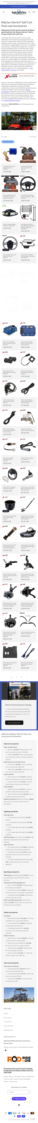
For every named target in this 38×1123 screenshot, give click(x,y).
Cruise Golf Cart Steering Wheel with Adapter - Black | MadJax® (28, 197)
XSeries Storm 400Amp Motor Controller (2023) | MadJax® (9, 343)
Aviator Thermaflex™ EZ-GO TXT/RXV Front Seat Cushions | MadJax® (9, 197)
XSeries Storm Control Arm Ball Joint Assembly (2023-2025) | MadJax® (28, 488)
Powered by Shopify (25, 1119)
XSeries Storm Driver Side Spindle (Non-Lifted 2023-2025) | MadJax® (27, 575)
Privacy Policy (8, 1022)
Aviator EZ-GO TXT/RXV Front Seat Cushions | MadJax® (26, 168)
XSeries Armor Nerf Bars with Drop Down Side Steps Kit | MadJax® (28, 256)
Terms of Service (8, 1026)
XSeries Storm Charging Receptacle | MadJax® (9, 487)
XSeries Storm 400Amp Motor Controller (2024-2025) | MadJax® (27, 343)
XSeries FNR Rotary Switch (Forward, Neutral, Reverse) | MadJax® (10, 287)
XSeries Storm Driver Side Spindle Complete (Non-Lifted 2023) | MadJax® (27, 604)
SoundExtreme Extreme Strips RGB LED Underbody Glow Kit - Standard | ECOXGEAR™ (28, 226)
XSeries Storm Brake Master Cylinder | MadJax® (27, 429)
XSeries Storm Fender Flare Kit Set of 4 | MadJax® (28, 633)
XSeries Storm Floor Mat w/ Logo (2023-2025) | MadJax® (10, 664)
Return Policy (8, 1017)
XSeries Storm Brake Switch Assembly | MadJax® (8, 459)
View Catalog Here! (14, 722)
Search (6, 1013)
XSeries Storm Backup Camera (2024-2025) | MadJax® (8, 401)
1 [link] (11, 677)
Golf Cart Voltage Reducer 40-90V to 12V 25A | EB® (9, 225)
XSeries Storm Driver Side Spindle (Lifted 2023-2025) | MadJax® (10, 575)
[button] (4, 12)
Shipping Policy (8, 1030)
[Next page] (26, 677)
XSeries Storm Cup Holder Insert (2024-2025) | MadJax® (9, 517)
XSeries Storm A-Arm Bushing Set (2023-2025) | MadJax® (9, 372)
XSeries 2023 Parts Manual (12, 100)
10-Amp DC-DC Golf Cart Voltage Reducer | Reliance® (9, 168)
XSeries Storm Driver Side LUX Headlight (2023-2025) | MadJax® (28, 546)
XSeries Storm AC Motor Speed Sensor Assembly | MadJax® (27, 372)
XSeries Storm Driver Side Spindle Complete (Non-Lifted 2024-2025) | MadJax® (9, 634)
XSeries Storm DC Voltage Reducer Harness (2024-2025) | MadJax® (27, 517)
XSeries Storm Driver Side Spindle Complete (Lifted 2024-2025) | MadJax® (9, 604)
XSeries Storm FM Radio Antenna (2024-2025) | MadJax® (27, 664)
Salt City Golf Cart (16, 1119)
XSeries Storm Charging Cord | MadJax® (27, 458)
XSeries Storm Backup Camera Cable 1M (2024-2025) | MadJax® (27, 401)
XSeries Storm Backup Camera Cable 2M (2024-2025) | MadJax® (9, 430)
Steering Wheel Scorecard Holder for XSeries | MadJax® (9, 256)
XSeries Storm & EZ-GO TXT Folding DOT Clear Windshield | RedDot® (10, 316)
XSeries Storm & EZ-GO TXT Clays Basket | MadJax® (27, 286)
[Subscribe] (28, 1092)
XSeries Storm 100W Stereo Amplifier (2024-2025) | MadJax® (27, 316)
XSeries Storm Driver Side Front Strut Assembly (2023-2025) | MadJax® (9, 546)
